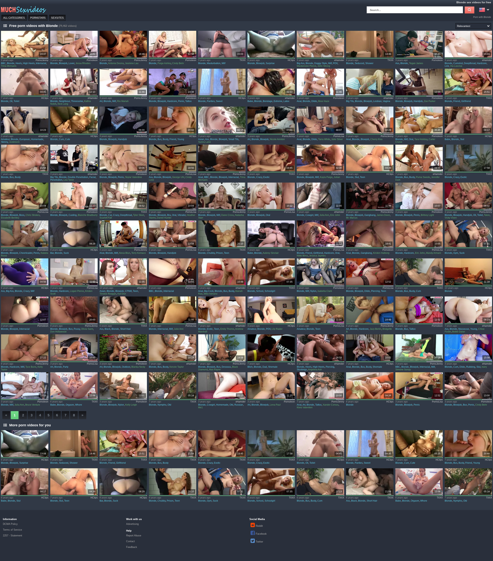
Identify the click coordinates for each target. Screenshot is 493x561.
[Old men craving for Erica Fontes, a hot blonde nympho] (172, 385)
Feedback (131, 547)
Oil (11, 101)
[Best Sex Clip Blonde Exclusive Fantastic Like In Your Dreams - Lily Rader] (271, 309)
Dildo (314, 101)
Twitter (259, 541)
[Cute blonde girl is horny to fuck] (74, 271)
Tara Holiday (421, 139)
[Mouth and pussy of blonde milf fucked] (222, 196)
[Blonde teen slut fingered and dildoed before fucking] (369, 271)
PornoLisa (338, 136)
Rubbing (470, 367)
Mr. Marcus (351, 217)
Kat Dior (121, 293)
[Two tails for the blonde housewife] (24, 347)
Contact (130, 541)
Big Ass (300, 63)
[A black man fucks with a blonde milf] (172, 309)
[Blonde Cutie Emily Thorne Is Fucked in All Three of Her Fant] (222, 309)
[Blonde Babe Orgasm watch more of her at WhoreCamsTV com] (74, 385)
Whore (78, 404)
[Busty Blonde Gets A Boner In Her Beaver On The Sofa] (24, 158)
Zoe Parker (429, 101)
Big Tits (350, 101)
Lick (447, 66)
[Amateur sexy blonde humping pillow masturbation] (222, 385)
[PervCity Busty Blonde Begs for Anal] (222, 271)
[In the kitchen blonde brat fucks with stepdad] (123, 158)
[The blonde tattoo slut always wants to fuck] (419, 309)
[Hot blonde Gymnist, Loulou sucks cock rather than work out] (468, 233)
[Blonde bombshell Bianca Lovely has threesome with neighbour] (74, 82)
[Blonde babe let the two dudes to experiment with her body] (74, 158)
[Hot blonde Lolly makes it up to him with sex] (369, 82)
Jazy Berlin (375, 329)
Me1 (200, 407)
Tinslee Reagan (108, 293)
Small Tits (233, 139)
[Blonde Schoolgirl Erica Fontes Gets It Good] (271, 271)
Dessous (226, 367)
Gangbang (370, 215)
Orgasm (70, 404)
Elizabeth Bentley (10, 217)
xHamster (339, 60)
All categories (14, 17)
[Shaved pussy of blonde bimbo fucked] (74, 309)
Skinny (4, 142)
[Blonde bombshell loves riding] (172, 233)
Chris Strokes (33, 215)
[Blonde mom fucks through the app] (320, 271)
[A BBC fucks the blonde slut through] (172, 271)
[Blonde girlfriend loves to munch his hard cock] (468, 82)
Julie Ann (179, 329)
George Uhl (178, 177)
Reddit (259, 525)
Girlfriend (466, 101)
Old (169, 404)
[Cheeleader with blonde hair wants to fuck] (24, 233)
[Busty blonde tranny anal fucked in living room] (369, 347)
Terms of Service (12, 529)
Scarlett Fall (106, 217)
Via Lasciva (456, 66)
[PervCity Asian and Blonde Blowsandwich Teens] (123, 271)
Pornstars (38, 17)
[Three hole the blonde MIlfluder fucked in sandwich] (123, 82)
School (259, 291)
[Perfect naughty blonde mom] (222, 44)
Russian (238, 404)
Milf (223, 63)
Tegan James (416, 63)
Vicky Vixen (451, 217)
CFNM (128, 291)
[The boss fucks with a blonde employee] (24, 196)
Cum (61, 139)
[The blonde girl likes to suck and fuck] (419, 196)
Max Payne (215, 369)
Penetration (56, 180)
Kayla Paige (326, 177)
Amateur (5, 139)
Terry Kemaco (138, 253)
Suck (66, 253)
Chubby (211, 253)
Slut (462, 139)
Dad (264, 367)
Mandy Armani (433, 253)
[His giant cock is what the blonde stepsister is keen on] (419, 82)
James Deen (383, 215)
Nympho (162, 404)
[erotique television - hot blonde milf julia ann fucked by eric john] (320, 196)
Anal (299, 101)
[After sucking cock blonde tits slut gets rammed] (468, 385)
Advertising (132, 524)
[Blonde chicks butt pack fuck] (369, 233)
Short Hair (125, 329)
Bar (52, 253)
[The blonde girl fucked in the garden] (123, 347)
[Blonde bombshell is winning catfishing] (369, 309)
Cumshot (458, 63)
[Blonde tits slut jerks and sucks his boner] (123, 120)
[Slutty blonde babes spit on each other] (468, 120)
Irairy (484, 367)
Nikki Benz (302, 255)
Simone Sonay (403, 369)
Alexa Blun (124, 253)
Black (107, 329)
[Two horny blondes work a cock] (123, 44)
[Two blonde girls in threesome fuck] (419, 233)
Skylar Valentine (133, 177)
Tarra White (324, 139)
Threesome (77, 101)
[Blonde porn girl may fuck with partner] (271, 120)
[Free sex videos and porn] (23, 9)
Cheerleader (25, 253)
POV (335, 63)
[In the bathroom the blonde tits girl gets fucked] (172, 158)
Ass (397, 63)
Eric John (335, 215)
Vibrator (182, 215)
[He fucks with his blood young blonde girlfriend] (320, 309)
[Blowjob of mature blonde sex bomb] (468, 196)
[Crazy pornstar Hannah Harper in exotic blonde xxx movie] (468, 158)
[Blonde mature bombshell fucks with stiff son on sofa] (24, 385)
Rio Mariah (123, 101)
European (24, 139)
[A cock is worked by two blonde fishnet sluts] (172, 44)
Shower (369, 63)
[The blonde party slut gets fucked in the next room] (74, 347)
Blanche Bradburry (87, 215)
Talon (487, 215)
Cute (67, 139)
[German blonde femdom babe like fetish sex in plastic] (271, 82)
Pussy (77, 329)
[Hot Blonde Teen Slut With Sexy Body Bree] (369, 158)
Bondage (267, 101)
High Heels (29, 63)
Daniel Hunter (164, 217)
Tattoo (188, 101)
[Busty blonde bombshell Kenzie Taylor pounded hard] (172, 347)
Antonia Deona (116, 63)
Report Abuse (133, 535)
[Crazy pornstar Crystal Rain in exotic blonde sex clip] (271, 158)
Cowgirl (309, 215)
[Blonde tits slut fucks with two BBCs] (24, 44)
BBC (3, 63)
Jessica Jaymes (317, 255)
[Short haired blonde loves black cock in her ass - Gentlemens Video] (123, 309)
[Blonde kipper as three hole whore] (369, 120)
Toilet (16, 101)
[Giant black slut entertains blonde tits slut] (24, 309)
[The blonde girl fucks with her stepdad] (419, 385)
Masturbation (214, 63)
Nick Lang (63, 104)
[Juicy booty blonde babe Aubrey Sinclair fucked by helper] (271, 233)
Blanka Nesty (138, 367)
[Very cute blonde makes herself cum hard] (74, 120)
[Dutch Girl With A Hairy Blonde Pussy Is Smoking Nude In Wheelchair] (24, 120)
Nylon (313, 291)
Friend (456, 101)
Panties (211, 101)
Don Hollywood (58, 331)
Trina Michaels (8, 66)
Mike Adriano (210, 293)
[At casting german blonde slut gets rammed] (74, 196)
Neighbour (64, 101)
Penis (181, 101)
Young (180, 139)
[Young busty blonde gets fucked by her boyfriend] (172, 120)
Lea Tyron (69, 180)
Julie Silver (337, 139)
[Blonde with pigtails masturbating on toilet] (24, 82)
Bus (160, 139)
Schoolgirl (270, 291)
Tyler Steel (138, 215)
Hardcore (482, 63)
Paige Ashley (164, 63)
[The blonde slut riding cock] (123, 385)
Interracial (41, 63)
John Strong (323, 66)
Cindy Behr (178, 63)
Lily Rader (277, 329)
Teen (362, 177)
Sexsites (57, 17)
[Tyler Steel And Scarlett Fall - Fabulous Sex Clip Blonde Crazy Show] (123, 196)
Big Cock (209, 291)
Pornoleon (92, 60)
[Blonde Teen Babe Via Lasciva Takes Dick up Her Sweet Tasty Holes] (468, 44)
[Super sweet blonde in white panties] (222, 82)
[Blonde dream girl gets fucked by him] (222, 347)
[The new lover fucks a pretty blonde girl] (74, 44)
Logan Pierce (77, 291)
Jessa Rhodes (83, 63)
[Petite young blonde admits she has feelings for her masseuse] (468, 309)
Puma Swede (423, 177)
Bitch (250, 367)
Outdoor (126, 367)
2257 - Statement (12, 535)
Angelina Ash (315, 369)
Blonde (10, 63)
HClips (291, 60)
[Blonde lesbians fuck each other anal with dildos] (320, 120)
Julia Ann (324, 215)
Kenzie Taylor (176, 367)
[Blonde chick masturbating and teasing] (369, 385)
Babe (250, 101)
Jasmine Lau (131, 63)
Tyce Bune (30, 367)
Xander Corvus (331, 404)
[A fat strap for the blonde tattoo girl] (172, 82)
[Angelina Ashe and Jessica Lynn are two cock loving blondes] (320, 347)
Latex (286, 101)
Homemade (37, 139)
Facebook (261, 533)
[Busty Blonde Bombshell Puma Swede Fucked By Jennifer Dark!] (419, 158)
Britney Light (427, 215)
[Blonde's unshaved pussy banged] (271, 385)
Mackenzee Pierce (306, 66)
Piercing (375, 291)
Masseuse (463, 329)
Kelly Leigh (131, 404)
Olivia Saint (87, 329)
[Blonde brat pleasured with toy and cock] (172, 196)
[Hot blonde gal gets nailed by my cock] (468, 271)
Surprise (270, 63)
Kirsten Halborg (381, 253)
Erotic (210, 329)
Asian (201, 139)
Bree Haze (323, 101)
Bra (169, 215)
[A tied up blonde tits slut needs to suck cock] (369, 196)
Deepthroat (470, 63)
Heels (19, 63)
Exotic (266, 177)
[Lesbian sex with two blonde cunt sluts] (419, 120)
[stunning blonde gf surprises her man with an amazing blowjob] (271, 44)
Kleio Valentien (305, 407)
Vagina (386, 101)
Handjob (418, 101)
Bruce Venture (32, 404)
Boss (21, 215)
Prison (219, 253)
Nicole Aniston (277, 139)
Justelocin (14, 142)
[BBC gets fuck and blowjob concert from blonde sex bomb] (222, 158)
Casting (73, 215)
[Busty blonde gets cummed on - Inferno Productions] (419, 271)
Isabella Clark (325, 291)
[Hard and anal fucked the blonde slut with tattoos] (320, 385)
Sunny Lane (204, 142)
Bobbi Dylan (458, 331)
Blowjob (63, 63)
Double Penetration (78, 177)
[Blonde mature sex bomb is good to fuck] (320, 158)
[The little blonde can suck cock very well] (271, 196)
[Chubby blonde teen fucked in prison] (222, 233)
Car (110, 215)
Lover (71, 63)
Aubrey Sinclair (271, 253)
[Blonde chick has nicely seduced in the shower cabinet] (369, 44)
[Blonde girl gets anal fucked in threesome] (320, 82)
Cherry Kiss (376, 139)
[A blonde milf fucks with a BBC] (419, 347)
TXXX (243, 60)
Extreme (278, 101)
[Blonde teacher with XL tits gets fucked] (419, 44)
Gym (455, 253)
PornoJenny (42, 60)
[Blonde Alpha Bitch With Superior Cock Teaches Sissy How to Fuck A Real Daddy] (271, 347)
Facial (92, 177)
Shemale (273, 367)
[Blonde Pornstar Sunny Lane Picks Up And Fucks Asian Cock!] (222, 120)
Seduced (359, 63)
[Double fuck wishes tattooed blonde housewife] (123, 233)
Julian (337, 177)
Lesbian (377, 101)
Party (65, 367)
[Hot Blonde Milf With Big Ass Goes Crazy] (24, 271)
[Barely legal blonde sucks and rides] (74, 233)
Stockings (302, 369)
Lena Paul (275, 404)
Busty (165, 139)
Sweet (219, 101)
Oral (411, 139)
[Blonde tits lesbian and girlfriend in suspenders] (320, 233)
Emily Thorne (227, 329)
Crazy (259, 177)
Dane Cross (227, 215)
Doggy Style (320, 63)
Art (101, 101)
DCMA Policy (10, 524)
